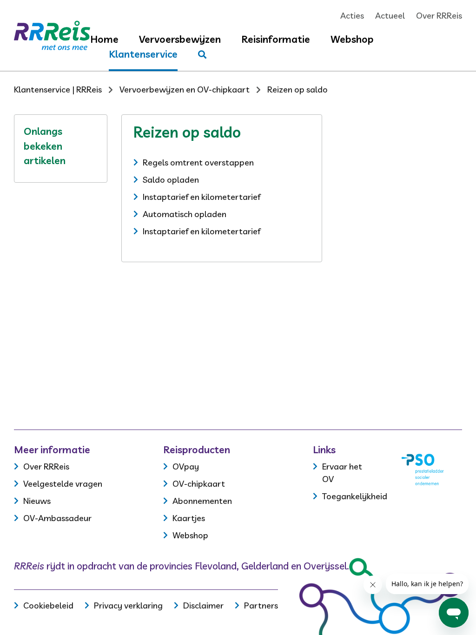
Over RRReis (439, 15)
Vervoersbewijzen (180, 39)
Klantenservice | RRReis (58, 89)
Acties (352, 15)
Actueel (390, 15)
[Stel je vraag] (202, 54)
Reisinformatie (275, 39)
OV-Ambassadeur (57, 518)
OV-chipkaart (198, 483)
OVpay (185, 466)
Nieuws (37, 501)
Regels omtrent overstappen (198, 162)
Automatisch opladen (184, 214)
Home (104, 39)
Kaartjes (188, 518)
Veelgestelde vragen (62, 483)
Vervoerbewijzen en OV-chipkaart (184, 89)
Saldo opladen (171, 179)
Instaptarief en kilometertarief (201, 197)
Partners (261, 605)
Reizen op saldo (297, 89)
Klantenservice (143, 54)
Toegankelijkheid (354, 496)
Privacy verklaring (128, 605)
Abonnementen (202, 501)
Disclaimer (203, 605)
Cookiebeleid (48, 605)
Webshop (352, 39)
